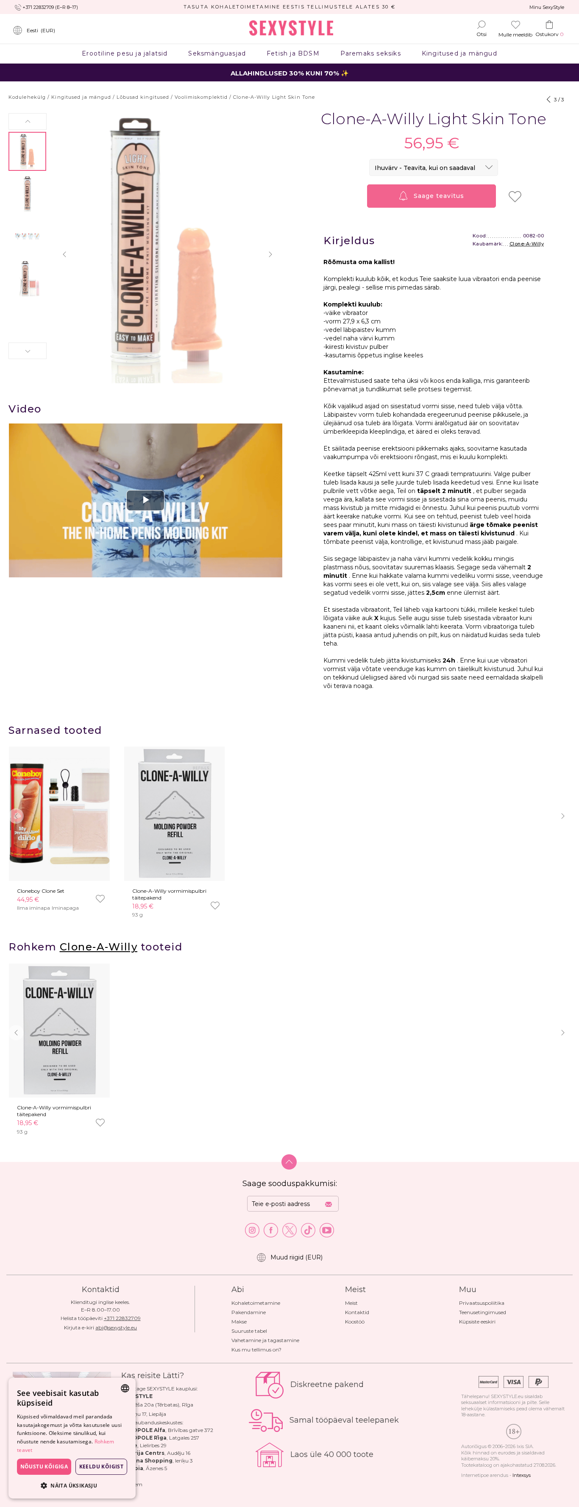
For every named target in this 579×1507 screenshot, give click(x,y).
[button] (27, 121)
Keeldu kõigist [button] (101, 1466)
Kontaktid (357, 1312)
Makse (239, 1321)
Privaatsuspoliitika (481, 1303)
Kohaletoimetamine (255, 1303)
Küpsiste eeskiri (477, 1321)
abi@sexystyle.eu (116, 1327)
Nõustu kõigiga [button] (44, 1466)
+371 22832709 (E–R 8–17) (50, 7)
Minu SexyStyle (546, 7)
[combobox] (125, 1388)
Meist (351, 1303)
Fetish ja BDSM (293, 53)
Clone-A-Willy (526, 244)
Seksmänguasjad (217, 53)
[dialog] (72, 1438)
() (41, 30)
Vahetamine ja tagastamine (265, 1340)
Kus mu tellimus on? (256, 1349)
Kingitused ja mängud (459, 53)
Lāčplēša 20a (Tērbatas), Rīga (157, 1404)
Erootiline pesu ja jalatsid (125, 53)
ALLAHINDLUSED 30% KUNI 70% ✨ (290, 73)
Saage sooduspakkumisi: (289, 1183)
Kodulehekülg (27, 97)
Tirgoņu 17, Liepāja (143, 1414)
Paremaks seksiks (370, 53)
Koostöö (355, 1321)
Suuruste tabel (249, 1331)
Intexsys (521, 1475)
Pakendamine (248, 1312)
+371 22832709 (122, 1318)
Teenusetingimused (482, 1312)
